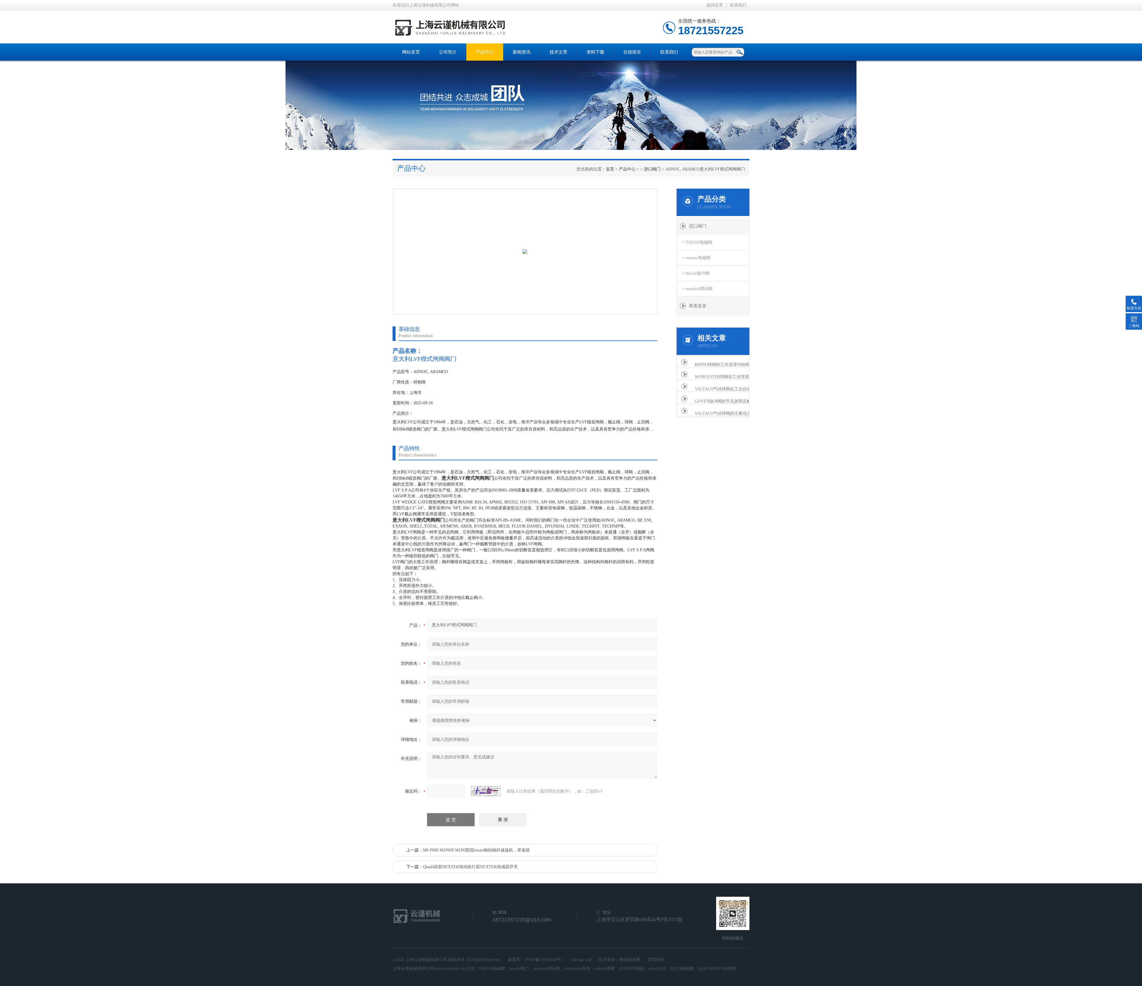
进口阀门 (652, 169)
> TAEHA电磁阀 (697, 242)
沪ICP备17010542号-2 (544, 959)
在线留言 (632, 52)
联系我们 (738, 5)
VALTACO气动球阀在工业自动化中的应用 (726, 389)
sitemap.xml (581, 959)
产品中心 (485, 52)
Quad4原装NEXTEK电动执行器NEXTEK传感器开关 (470, 867)
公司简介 (448, 52)
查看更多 (698, 305)
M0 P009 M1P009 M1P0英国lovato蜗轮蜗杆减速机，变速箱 (476, 850)
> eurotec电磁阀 (696, 258)
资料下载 (595, 52)
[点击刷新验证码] (486, 791)
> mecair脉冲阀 (696, 273)
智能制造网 (629, 959)
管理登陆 (655, 959)
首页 (610, 169)
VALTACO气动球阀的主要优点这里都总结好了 (726, 413)
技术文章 (558, 52)
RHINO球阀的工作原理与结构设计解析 (726, 364)
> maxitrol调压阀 (697, 289)
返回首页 (714, 5)
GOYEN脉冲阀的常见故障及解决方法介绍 (726, 401)
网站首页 (411, 52)
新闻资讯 (522, 52)
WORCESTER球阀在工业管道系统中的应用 (726, 377)
